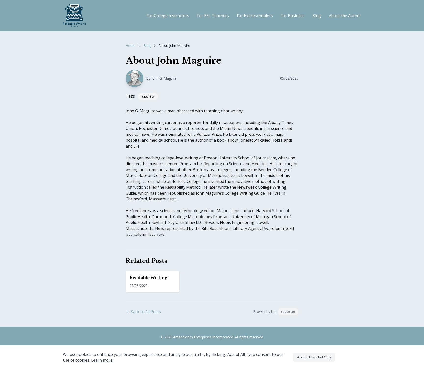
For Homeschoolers (255, 15)
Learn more (102, 360)
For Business (293, 15)
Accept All (349, 357)
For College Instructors (168, 15)
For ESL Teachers (213, 15)
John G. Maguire (164, 78)
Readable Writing (148, 277)
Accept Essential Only (314, 357)
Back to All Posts (146, 311)
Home (130, 45)
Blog (316, 15)
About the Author (345, 15)
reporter (148, 96)
